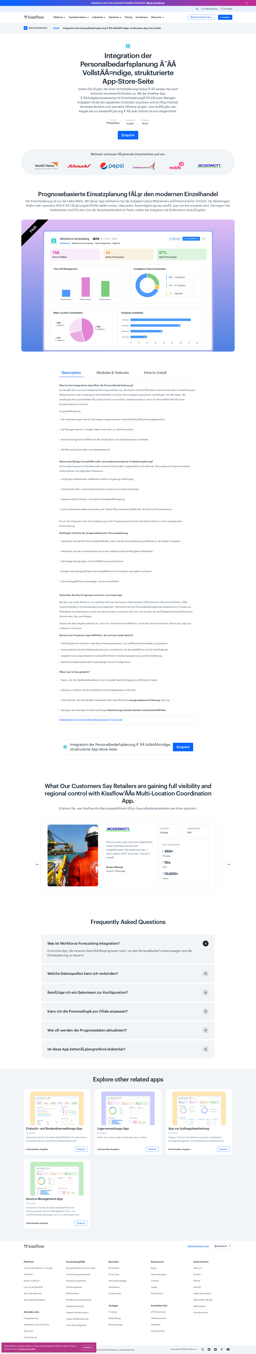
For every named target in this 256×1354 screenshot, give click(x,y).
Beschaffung (115, 1318)
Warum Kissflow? (32, 1281)
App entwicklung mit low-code (80, 1268)
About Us (156, 17)
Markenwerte (199, 1306)
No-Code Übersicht (33, 1294)
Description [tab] (71, 372)
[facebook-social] (222, 1349)
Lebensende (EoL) (127, 1350)
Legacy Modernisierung (77, 1319)
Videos (154, 1287)
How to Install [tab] (155, 372)
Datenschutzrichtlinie (27, 1349)
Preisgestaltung (31, 1318)
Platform (58, 17)
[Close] (246, 3)
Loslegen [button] (225, 17)
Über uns (197, 1268)
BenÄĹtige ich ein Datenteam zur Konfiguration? (87, 992)
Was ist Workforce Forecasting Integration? (83, 943)
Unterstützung (30, 1337)
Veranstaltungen (158, 1274)
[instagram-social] (216, 1349)
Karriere (197, 1287)
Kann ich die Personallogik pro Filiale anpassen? (87, 1011)
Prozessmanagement (76, 1281)
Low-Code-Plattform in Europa (38, 1268)
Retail (56, 28)
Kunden (197, 1274)
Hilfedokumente (158, 1318)
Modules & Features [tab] (112, 372)
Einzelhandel (115, 1294)
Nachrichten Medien (203, 1300)
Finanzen (113, 1312)
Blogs (153, 1268)
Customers (142, 17)
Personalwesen (116, 1325)
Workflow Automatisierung (78, 1300)
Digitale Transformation (77, 1313)
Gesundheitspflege (118, 1281)
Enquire (127, 135)
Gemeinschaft (157, 1331)
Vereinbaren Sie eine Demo (36, 1325)
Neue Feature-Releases (34, 1300)
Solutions (114, 17)
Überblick (28, 1274)
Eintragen (227, 9)
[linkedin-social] (209, 1349)
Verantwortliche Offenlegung (105, 1350)
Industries (97, 17)
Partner (196, 1281)
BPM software (72, 1294)
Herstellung (114, 1287)
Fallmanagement (74, 1287)
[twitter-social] (203, 1349)
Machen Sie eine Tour (201, 17)
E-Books (155, 1281)
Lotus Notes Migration (76, 1325)
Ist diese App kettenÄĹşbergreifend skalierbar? (86, 1049)
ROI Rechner (157, 1294)
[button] (228, 864)
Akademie (155, 1325)
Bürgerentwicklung (75, 1306)
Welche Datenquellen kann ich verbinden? (82, 973)
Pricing (128, 17)
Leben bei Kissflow (202, 1294)
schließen (87, 1347)
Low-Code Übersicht (33, 1287)
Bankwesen (114, 1268)
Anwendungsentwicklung (78, 1274)
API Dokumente (158, 1312)
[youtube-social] (228, 1349)
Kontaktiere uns (200, 1313)
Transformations (78, 17)
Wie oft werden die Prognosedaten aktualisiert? (87, 1030)
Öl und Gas (114, 1274)
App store (28, 1331)
